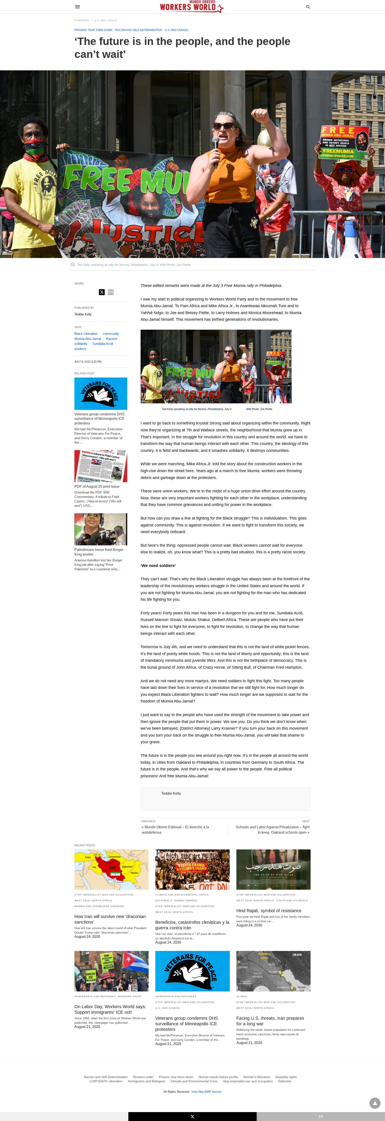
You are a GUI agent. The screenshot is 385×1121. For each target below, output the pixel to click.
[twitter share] (102, 292)
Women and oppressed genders (99, 906)
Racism (111, 339)
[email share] (111, 292)
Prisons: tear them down (93, 30)
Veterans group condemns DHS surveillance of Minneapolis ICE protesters (99, 418)
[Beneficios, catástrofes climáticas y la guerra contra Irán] (192, 869)
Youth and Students (292, 900)
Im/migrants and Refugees (95, 996)
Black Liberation (86, 333)
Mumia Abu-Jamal (87, 339)
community (111, 333)
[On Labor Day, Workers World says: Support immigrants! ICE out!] (111, 971)
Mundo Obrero (185, 900)
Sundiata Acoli (102, 343)
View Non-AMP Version (206, 1091)
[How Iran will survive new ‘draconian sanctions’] (111, 869)
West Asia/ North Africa (93, 900)
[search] (308, 6)
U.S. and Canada (105, 20)
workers (80, 349)
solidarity (80, 343)
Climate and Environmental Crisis (182, 895)
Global (242, 996)
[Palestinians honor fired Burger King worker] (100, 529)
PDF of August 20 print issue (96, 486)
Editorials (163, 900)
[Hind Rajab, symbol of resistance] (273, 869)
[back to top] (375, 1103)
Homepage (81, 20)
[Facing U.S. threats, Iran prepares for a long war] (273, 971)
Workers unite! (130, 996)
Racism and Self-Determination (138, 30)
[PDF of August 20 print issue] (100, 466)
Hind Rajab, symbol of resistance (268, 910)
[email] (321, 1116)
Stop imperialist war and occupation (103, 895)
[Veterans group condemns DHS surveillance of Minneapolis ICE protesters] (100, 394)
